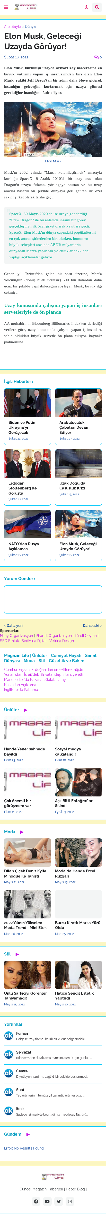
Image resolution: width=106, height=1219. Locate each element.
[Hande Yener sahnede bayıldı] (27, 730)
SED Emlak (9, 641)
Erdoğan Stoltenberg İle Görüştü (22, 488)
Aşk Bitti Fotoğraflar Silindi (74, 803)
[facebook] (36, 1201)
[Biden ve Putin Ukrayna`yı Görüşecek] (27, 403)
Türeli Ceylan (86, 636)
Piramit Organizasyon (54, 636)
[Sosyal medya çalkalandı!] (78, 730)
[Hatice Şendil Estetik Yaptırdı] (78, 975)
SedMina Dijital (34, 641)
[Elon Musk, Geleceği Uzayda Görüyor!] (78, 524)
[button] (6, 7)
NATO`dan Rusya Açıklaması (23, 546)
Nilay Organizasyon (16, 636)
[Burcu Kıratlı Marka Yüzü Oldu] (78, 904)
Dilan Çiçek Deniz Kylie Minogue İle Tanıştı (25, 874)
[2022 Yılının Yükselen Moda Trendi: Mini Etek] (27, 904)
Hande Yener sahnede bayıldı (24, 752)
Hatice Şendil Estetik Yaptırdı (74, 996)
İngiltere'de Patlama (21, 690)
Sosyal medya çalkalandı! (68, 752)
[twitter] (58, 1201)
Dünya (30, 26)
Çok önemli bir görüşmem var (17, 803)
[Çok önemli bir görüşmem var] (27, 782)
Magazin (39, 1189)
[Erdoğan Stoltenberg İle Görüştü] (27, 463)
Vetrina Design (61, 641)
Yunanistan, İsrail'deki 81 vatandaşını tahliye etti (43, 674)
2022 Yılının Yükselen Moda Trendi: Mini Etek (25, 925)
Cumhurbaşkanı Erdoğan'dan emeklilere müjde (43, 670)
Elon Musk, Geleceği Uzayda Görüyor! (78, 546)
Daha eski (91, 626)
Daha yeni (15, 626)
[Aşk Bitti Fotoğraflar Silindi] (78, 782)
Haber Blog (75, 1189)
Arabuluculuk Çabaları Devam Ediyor (74, 427)
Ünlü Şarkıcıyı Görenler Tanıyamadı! (25, 996)
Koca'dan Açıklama (20, 685)
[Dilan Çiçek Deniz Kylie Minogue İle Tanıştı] (27, 852)
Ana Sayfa (12, 26)
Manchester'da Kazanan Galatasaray (35, 680)
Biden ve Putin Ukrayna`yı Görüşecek (21, 427)
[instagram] (70, 1201)
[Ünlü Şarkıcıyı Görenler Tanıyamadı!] (27, 975)
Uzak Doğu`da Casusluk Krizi (72, 486)
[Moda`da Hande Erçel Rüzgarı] (78, 852)
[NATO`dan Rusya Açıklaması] (27, 524)
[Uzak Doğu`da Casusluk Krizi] (78, 463)
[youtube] (47, 1201)
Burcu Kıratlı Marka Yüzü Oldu (77, 925)
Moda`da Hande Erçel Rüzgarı (75, 874)
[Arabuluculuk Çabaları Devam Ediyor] (78, 403)
